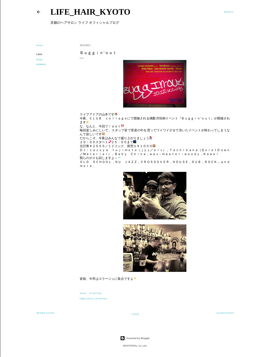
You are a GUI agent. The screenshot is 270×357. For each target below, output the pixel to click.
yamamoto (41, 64)
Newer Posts (45, 312)
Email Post (95, 293)
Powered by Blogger (138, 338)
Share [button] (39, 45)
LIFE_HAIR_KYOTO (90, 11)
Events (39, 59)
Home (135, 314)
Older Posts (225, 312)
